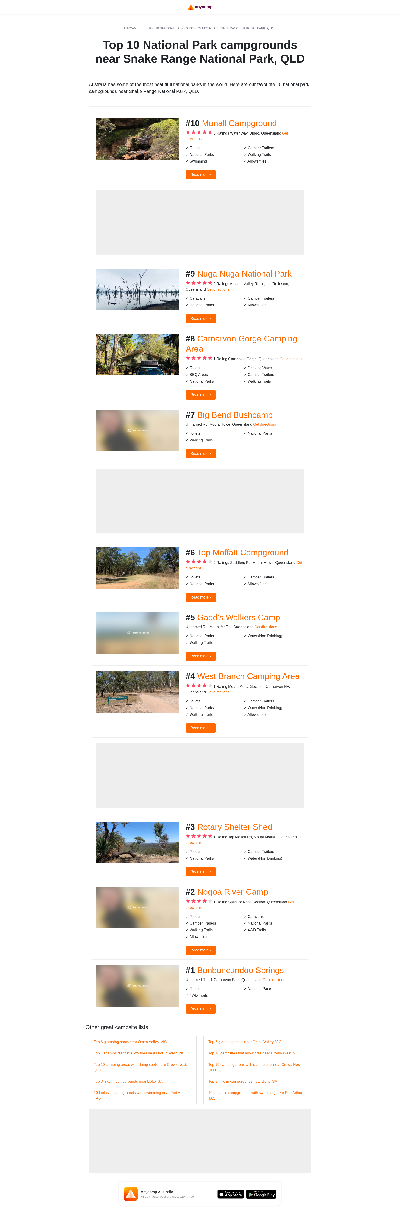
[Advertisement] (200, 222)
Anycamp (131, 28)
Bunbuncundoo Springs (240, 970)
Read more (200, 174)
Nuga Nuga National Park (244, 273)
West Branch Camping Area (248, 676)
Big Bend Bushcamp (235, 415)
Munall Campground (239, 123)
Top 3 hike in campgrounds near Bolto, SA (128, 1081)
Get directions (218, 289)
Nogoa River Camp (232, 892)
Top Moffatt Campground (242, 552)
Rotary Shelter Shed (234, 827)
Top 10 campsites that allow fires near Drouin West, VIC (139, 1053)
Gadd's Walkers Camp (238, 617)
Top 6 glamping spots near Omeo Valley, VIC (130, 1042)
